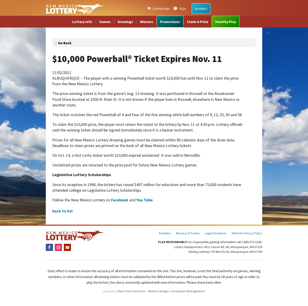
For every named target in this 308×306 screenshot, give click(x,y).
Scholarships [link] (161, 9)
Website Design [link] (158, 291)
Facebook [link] (119, 199)
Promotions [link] (170, 21)
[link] (75, 8)
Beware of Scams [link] (188, 233)
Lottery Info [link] (82, 21)
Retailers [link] (201, 9)
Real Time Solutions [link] (131, 291)
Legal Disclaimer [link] (216, 233)
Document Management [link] (188, 291)
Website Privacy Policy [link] (247, 233)
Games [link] (105, 21)
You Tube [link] (144, 199)
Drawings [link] (125, 21)
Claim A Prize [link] (197, 21)
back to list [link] (62, 211)
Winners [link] (146, 21)
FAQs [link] (182, 9)
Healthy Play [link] (225, 21)
